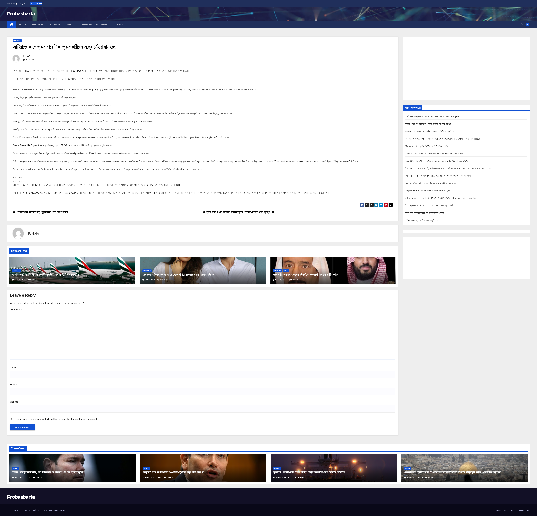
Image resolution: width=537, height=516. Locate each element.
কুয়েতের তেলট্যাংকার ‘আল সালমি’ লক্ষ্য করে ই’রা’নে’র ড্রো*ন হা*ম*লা (432, 131)
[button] (522, 24)
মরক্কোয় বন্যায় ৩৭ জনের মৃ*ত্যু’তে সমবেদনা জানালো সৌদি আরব (305, 274)
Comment (16, 309)
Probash (55, 24)
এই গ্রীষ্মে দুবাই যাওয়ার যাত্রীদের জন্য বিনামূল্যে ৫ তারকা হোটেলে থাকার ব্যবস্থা (236, 212)
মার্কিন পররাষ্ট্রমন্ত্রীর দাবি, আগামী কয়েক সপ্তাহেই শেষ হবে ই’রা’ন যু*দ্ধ (432, 116)
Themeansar (59, 510)
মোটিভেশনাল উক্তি (19, 200)
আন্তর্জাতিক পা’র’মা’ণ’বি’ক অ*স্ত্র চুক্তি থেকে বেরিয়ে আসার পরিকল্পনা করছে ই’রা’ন (436, 161)
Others (118, 24)
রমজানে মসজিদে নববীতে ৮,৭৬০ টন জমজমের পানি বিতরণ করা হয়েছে (430, 183)
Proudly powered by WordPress (21, 510)
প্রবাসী (28, 56)
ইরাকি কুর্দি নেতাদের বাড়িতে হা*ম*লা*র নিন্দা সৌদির (424, 212)
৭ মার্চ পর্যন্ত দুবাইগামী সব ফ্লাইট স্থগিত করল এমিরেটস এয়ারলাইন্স (45, 274)
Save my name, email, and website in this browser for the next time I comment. (55, 419)
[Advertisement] (466, 68)
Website (14, 401)
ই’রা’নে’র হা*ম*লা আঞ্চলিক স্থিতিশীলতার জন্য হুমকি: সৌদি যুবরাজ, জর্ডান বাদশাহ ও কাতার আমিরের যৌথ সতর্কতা (448, 168)
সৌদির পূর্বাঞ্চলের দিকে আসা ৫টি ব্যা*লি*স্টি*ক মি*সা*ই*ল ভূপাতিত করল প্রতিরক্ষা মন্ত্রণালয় (440, 198)
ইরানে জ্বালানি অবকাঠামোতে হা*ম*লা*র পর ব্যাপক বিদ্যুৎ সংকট (429, 205)
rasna (294, 280)
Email (13, 384)
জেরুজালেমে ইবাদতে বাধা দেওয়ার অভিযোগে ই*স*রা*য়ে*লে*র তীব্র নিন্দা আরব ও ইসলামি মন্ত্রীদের (442, 138)
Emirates (37, 24)
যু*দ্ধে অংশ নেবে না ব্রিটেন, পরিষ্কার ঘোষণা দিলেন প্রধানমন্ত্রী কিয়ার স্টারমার (434, 153)
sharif (33, 280)
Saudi (286, 271)
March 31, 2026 (23, 477)
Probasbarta (21, 14)
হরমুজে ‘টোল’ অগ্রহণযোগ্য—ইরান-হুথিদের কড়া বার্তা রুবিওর (428, 123)
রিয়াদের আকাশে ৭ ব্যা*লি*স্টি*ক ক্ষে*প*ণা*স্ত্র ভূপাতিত (427, 146)
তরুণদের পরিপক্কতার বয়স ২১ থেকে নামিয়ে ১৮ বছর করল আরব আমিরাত (178, 274)
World (71, 24)
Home (22, 24)
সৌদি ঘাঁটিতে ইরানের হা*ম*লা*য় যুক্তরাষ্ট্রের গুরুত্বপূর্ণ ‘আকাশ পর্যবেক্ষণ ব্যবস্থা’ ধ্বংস (438, 175)
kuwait (277, 468)
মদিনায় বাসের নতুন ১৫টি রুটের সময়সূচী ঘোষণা (422, 220)
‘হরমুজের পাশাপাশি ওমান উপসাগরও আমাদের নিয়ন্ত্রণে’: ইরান (427, 190)
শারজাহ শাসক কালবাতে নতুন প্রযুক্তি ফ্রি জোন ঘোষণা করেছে (42, 212)
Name (14, 367)
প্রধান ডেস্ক (164, 280)
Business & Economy (94, 24)
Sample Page (510, 510)
